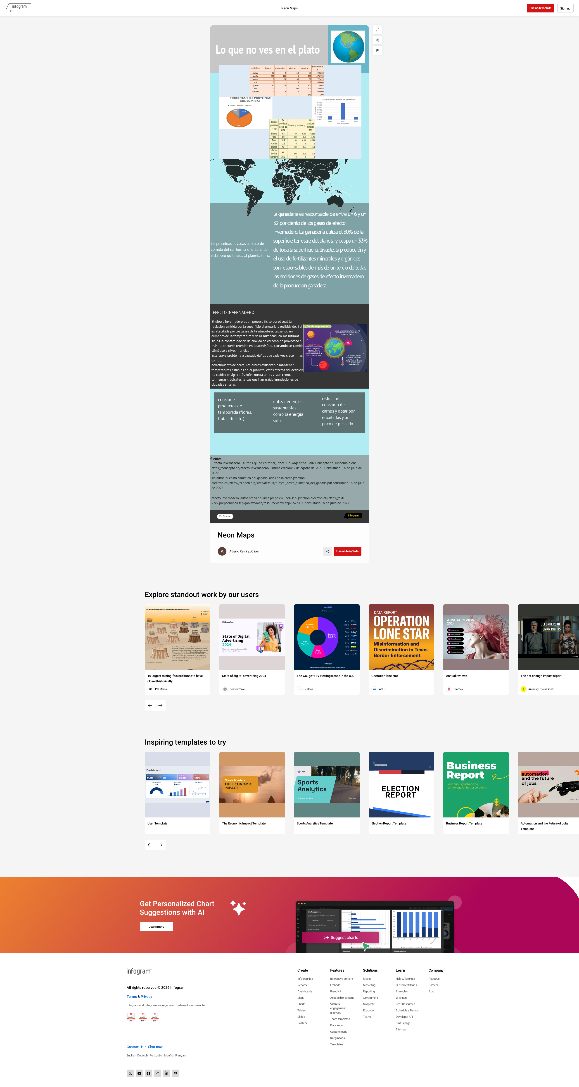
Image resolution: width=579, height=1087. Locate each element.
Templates (336, 1044)
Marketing (369, 985)
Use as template (540, 8)
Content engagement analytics (338, 1008)
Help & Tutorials (405, 978)
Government (370, 997)
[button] (325, 175)
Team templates (340, 1019)
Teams (367, 1016)
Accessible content (342, 997)
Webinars (402, 997)
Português (155, 1055)
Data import (337, 1025)
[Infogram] (18, 8)
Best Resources (405, 1004)
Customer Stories (406, 985)
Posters (302, 1023)
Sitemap (401, 1029)
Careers (433, 985)
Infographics (305, 978)
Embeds (335, 985)
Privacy (146, 996)
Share (226, 516)
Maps (300, 997)
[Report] (377, 50)
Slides (301, 1016)
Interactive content (341, 978)
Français (180, 1055)
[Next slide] (160, 705)
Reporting (369, 991)
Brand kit (335, 991)
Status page (403, 1023)
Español (168, 1055)
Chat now (155, 1047)
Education (369, 1010)
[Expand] (377, 29)
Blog (431, 991)
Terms (132, 996)
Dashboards (304, 991)
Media (367, 978)
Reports (302, 985)
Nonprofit (368, 1004)
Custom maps (338, 1031)
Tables (301, 1010)
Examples (402, 991)
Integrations (337, 1038)
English (131, 1055)
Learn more (156, 926)
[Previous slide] (150, 705)
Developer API (404, 1016)
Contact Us (135, 1047)
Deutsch (142, 1055)
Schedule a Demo (407, 1010)
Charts (301, 1004)
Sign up (565, 8)
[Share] (377, 40)
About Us (434, 978)
